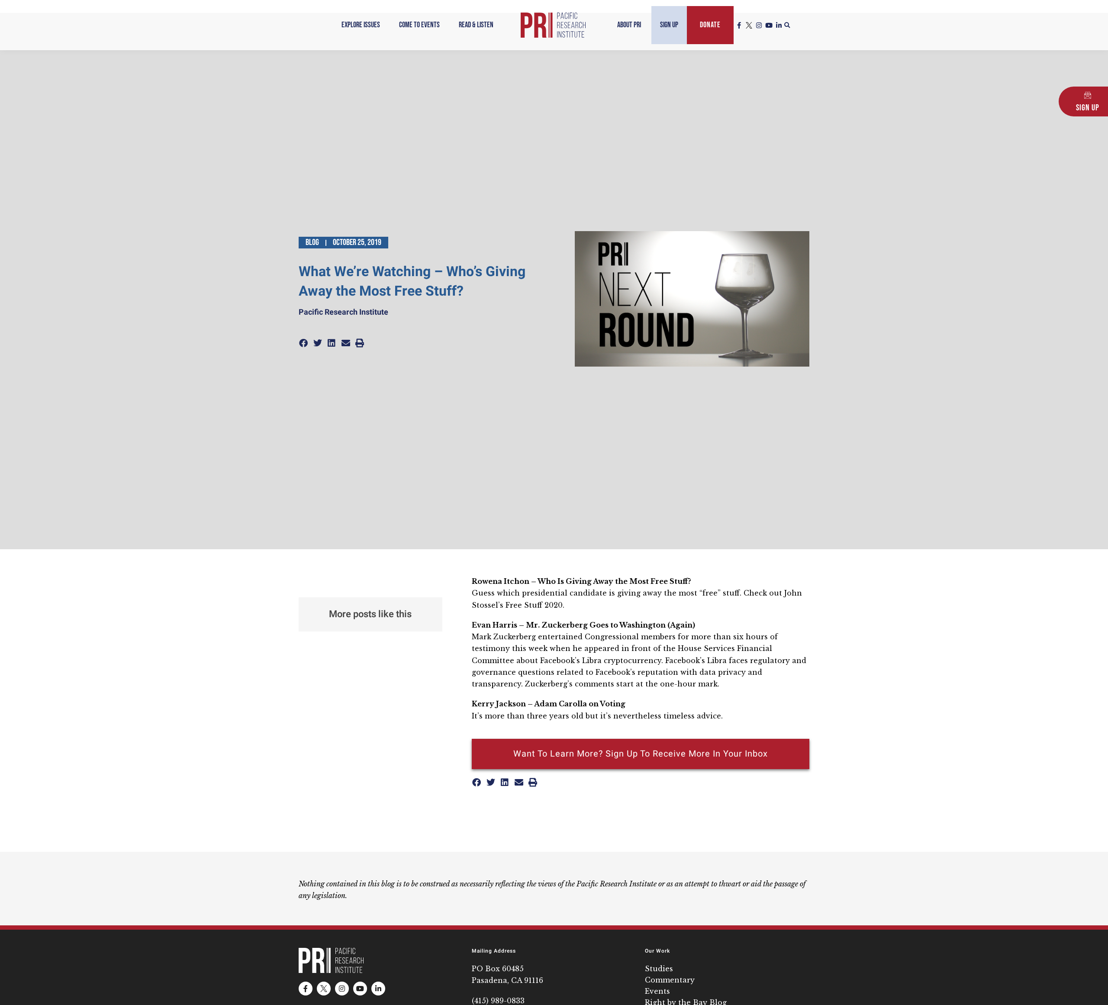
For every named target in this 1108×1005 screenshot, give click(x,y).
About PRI (629, 24)
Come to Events (419, 24)
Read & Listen (476, 24)
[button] (787, 25)
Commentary (670, 980)
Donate (710, 24)
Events (657, 991)
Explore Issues (360, 24)
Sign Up (669, 24)
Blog (312, 242)
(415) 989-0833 (498, 1000)
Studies (659, 968)
